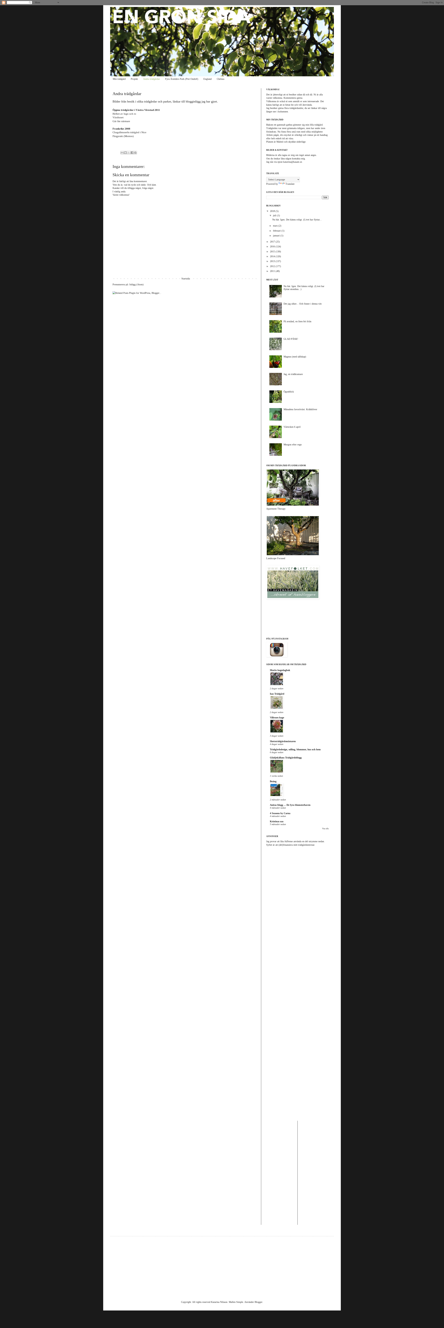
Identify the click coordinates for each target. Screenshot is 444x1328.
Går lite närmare (121, 121)
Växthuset (118, 117)
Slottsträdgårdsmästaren (283, 741)
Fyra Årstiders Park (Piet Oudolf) (181, 79)
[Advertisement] (297, 876)
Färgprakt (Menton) (123, 136)
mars (275, 225)
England (207, 79)
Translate (289, 184)
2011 (273, 271)
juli (275, 215)
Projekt (134, 79)
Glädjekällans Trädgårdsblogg (286, 757)
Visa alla (325, 829)
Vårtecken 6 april (292, 427)
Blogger (258, 1302)
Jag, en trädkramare (293, 374)
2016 (273, 246)
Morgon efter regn (293, 444)
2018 (273, 211)
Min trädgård (119, 79)
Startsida (185, 278)
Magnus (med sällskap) (295, 356)
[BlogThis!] (125, 152)
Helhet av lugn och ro (124, 113)
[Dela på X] (128, 152)
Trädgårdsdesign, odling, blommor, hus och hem (295, 749)
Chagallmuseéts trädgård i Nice (129, 132)
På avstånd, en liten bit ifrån (297, 321)
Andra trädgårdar (151, 79)
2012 (273, 266)
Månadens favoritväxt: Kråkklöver (300, 409)
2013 (273, 261)
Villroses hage (277, 717)
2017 (273, 241)
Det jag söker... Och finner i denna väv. (303, 303)
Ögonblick (289, 391)
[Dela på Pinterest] (135, 152)
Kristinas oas (276, 821)
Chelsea (220, 79)
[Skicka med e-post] (122, 152)
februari (277, 230)
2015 (273, 251)
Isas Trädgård (277, 694)
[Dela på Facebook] (132, 152)
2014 (273, 256)
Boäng (273, 781)
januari (276, 235)
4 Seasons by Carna (280, 813)
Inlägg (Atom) (136, 284)
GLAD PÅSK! (291, 339)
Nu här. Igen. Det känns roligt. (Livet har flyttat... (297, 219)
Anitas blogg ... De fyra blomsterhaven (290, 805)
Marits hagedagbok (280, 670)
